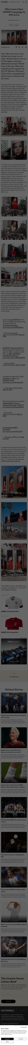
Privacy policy (24, 1027)
